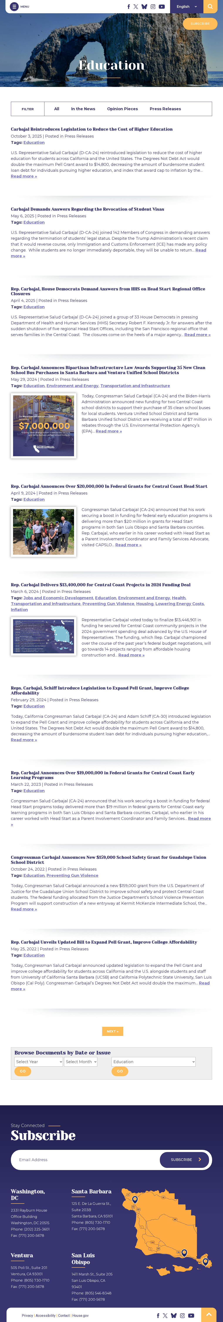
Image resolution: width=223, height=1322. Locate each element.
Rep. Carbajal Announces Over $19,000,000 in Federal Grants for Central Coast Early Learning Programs (103, 775)
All (56, 109)
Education (34, 142)
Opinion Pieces (122, 109)
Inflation (19, 609)
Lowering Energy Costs (179, 603)
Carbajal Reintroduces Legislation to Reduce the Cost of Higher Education (92, 129)
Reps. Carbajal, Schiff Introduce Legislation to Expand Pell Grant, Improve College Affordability (100, 690)
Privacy (27, 1316)
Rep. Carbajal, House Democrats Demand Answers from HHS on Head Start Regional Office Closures (108, 291)
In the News (83, 109)
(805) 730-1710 (97, 1222)
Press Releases (165, 109)
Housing (145, 603)
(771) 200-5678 (31, 1236)
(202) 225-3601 (37, 1229)
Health (179, 598)
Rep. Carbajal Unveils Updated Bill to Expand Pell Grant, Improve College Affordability (104, 942)
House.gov (80, 1316)
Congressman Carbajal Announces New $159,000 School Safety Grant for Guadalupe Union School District (108, 860)
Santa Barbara (92, 1191)
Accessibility (46, 1316)
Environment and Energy (72, 385)
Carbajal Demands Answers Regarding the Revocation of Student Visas (87, 209)
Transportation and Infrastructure (135, 385)
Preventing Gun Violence (108, 603)
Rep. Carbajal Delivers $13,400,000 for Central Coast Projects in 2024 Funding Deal (101, 584)
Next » (112, 1031)
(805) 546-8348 (98, 1293)
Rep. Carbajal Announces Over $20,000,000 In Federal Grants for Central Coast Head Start (109, 486)
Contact (64, 1316)
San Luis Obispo (83, 1258)
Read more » (24, 176)
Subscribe (200, 24)
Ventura (22, 1255)
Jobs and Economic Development (58, 598)
